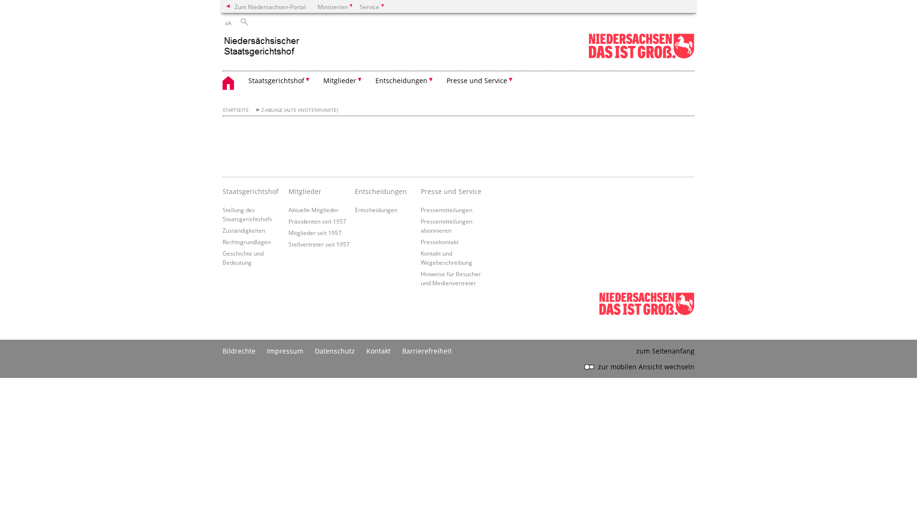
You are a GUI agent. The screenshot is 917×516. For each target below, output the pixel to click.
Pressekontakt (439, 242)
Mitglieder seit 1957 (314, 232)
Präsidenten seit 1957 (317, 221)
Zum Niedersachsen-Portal (270, 7)
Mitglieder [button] (339, 80)
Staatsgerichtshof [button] (276, 80)
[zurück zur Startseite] (266, 47)
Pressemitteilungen (446, 210)
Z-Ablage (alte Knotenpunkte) (299, 110)
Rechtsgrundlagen (247, 242)
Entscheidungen (376, 210)
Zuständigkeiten (244, 230)
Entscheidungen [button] (401, 80)
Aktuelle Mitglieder (313, 210)
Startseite (236, 110)
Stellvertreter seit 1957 (319, 244)
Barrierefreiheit (427, 350)
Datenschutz (335, 350)
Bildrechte (239, 350)
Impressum (285, 350)
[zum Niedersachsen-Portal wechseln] (641, 56)
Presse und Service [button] (477, 80)
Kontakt (378, 350)
